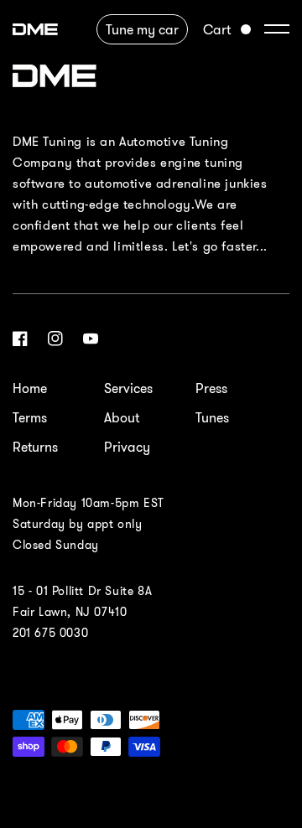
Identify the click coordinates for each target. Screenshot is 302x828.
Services (128, 388)
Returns (35, 446)
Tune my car (142, 29)
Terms (30, 417)
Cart (217, 29)
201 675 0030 (50, 632)
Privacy (127, 446)
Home (30, 388)
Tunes (212, 417)
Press (211, 388)
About (121, 417)
